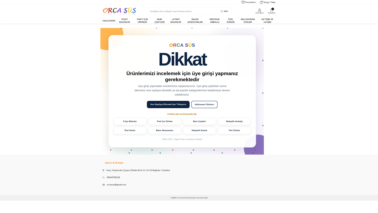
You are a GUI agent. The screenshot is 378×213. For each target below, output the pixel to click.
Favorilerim (250, 2)
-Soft (173, 198)
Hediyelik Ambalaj (215, 20)
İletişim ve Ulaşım (267, 20)
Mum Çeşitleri (159, 20)
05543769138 (113, 177)
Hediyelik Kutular (199, 130)
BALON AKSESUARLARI (195, 20)
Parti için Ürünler (142, 20)
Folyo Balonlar (130, 121)
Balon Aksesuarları (164, 130)
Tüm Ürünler (234, 130)
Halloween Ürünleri (204, 104)
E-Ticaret (180, 198)
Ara (226, 11)
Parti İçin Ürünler (165, 121)
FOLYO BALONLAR (124, 20)
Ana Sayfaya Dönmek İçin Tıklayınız (168, 104)
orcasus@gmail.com (116, 184)
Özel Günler (231, 20)
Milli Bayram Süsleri (248, 20)
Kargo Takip (269, 2)
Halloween (109, 20)
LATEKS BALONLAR (176, 20)
